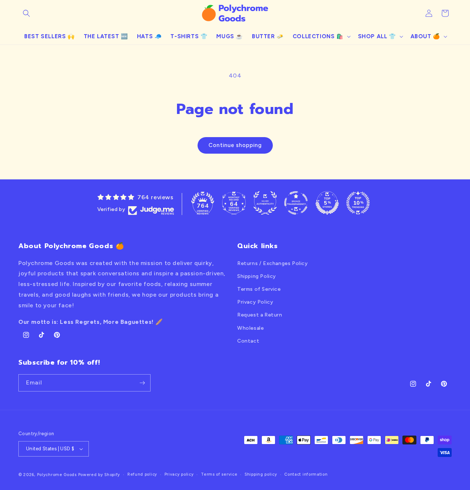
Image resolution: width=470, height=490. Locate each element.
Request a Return (259, 315)
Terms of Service (259, 289)
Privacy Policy (255, 302)
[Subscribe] (142, 382)
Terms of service (219, 474)
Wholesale (250, 328)
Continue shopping (235, 145)
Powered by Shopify (99, 474)
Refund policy (142, 474)
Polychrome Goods (57, 474)
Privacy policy (179, 474)
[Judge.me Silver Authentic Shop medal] (265, 203)
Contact (248, 341)
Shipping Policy (256, 276)
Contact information (306, 474)
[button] (26, 13)
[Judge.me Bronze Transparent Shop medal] (296, 203)
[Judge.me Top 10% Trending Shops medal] (358, 203)
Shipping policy (261, 474)
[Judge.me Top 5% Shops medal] (327, 203)
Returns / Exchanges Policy (272, 263)
